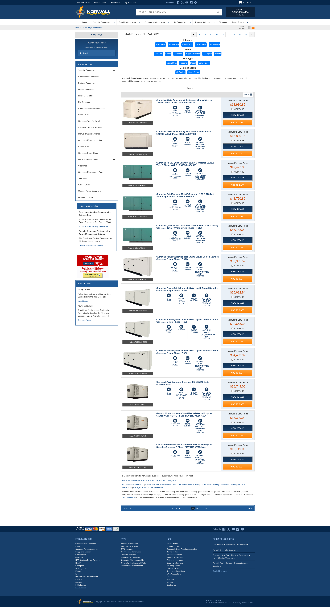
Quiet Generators (85, 197)
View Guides (83, 301)
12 (223, 34)
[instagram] (238, 529)
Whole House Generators (133, 484)
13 (228, 34)
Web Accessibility (174, 574)
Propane (183, 63)
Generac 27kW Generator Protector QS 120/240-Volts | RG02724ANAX (183, 383)
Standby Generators (101, 22)
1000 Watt (82, 178)
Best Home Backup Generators (92, 245)
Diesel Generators (86, 89)
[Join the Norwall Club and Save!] (92, 266)
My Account (130, 2)
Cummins (178, 54)
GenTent (78, 582)
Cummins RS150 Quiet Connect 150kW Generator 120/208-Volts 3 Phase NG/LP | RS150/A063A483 (185, 164)
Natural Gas (172, 63)
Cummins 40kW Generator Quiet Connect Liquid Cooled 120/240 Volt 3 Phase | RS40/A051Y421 (184, 101)
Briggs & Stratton (192, 54)
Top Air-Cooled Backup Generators (93, 226)
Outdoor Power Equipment (89, 191)
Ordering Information (175, 563)
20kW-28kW (214, 44)
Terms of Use (172, 552)
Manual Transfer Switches (96, 133)
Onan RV (79, 557)
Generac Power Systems (85, 544)
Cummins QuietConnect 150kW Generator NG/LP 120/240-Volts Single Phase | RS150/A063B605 (185, 195)
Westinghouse (81, 568)
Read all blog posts (220, 571)
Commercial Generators (155, 22)
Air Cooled (180, 72)
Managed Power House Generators (148, 487)
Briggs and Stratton (83, 552)
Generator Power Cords (88, 153)
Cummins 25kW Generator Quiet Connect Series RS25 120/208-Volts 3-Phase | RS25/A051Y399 (183, 132)
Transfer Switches (202, 22)
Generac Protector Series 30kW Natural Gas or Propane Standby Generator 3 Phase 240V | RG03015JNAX (184, 414)
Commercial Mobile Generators (91, 108)
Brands (85, 22)
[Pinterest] (195, 2)
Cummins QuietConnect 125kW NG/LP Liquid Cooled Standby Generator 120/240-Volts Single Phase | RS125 (187, 226)
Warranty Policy (173, 566)
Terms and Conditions (176, 571)
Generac (158, 54)
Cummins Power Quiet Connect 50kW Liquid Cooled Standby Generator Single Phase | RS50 (187, 320)
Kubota (218, 54)
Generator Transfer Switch (96, 121)
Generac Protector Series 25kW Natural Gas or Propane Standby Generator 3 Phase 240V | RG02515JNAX (184, 446)
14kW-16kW (187, 44)
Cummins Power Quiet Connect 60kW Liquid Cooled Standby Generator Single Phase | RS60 (187, 289)
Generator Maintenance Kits (96, 140)
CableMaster (80, 554)
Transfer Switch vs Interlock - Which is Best (230, 545)
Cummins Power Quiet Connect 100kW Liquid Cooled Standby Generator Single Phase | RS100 (187, 258)
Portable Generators (127, 22)
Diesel (193, 63)
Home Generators (85, 96)
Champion (207, 54)
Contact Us (171, 585)
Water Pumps (84, 185)
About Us (170, 582)
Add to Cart (237, 122)
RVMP (78, 563)
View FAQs (96, 35)
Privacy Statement (174, 554)
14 (234, 34)
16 (246, 34)
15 (240, 34)
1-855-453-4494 (128, 497)
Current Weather (174, 568)
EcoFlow (78, 579)
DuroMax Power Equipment (86, 577)
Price (248, 94)
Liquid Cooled (193, 72)
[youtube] (233, 529)
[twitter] (229, 529)
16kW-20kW (201, 44)
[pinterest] (242, 529)
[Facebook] (178, 2)
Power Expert (238, 22)
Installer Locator (173, 546)
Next (250, 508)
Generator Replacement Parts (96, 172)
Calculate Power (84, 320)
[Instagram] (191, 2)
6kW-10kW (160, 44)
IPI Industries (80, 585)
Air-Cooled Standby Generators (185, 484)
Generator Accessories (96, 159)
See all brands (80, 588)
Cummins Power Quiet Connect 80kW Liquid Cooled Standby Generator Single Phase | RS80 (187, 352)
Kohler (168, 54)
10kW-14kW (173, 44)
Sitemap (170, 579)
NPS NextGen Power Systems (87, 560)
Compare (239, 109)
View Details (237, 115)
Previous (127, 508)
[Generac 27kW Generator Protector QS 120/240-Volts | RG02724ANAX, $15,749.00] (138, 391)
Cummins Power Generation (86, 549)
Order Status (115, 3)
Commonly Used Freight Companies (182, 549)
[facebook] (224, 529)
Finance (170, 577)
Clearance (223, 22)
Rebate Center (99, 3)
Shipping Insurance (175, 560)
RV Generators (180, 22)
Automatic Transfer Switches (90, 127)
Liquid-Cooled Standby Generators (214, 484)
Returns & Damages (175, 557)
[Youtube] (187, 2)
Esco (77, 574)
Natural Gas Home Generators (158, 484)
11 (217, 34)
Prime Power (83, 115)
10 (211, 34)
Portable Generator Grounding (225, 550)
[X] (182, 2)
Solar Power (204, 63)
